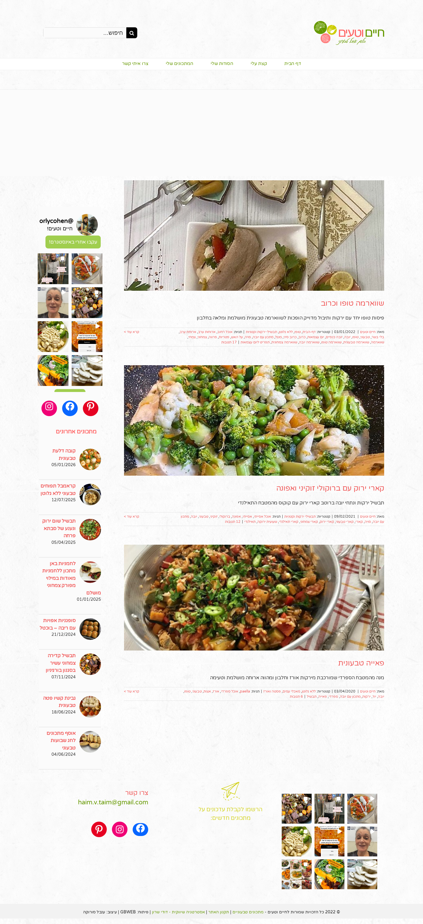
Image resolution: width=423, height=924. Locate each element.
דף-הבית (309, 332)
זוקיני (214, 516)
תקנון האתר (218, 912)
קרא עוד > (131, 332)
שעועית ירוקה (267, 522)
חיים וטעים (368, 332)
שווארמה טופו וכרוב (352, 303)
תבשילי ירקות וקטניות (261, 332)
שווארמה (377, 342)
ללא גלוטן (286, 332)
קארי (359, 522)
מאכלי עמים (291, 691)
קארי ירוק (327, 522)
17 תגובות (229, 342)
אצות (207, 691)
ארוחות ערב (207, 332)
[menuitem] (284, 64)
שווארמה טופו (331, 342)
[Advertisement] (211, 133)
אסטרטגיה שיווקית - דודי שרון (178, 912)
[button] (87, 268)
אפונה (236, 516)
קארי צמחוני (309, 522)
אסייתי (247, 516)
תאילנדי (250, 522)
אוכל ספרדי (229, 691)
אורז (216, 691)
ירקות (366, 697)
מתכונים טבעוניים (248, 912)
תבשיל (312, 697)
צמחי (192, 337)
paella (245, 691)
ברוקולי (224, 516)
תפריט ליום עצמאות (255, 342)
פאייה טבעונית (361, 663)
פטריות (224, 337)
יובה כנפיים (334, 337)
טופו (297, 332)
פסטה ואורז (272, 691)
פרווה (213, 337)
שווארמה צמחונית (284, 342)
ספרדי (333, 697)
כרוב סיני (290, 337)
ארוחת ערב (188, 332)
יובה (347, 337)
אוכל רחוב (225, 332)
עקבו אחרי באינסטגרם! (73, 242)
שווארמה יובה (309, 342)
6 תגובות (296, 697)
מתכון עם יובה (263, 337)
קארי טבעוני (345, 522)
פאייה (322, 697)
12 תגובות (233, 522)
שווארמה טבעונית (356, 342)
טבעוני (365, 337)
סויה (248, 337)
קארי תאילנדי (288, 522)
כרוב (302, 337)
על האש (237, 337)
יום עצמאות (315, 337)
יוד (374, 697)
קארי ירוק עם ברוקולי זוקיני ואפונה (330, 488)
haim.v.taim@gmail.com (113, 802)
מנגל (278, 337)
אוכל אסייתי (262, 516)
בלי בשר (377, 337)
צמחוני (202, 337)
